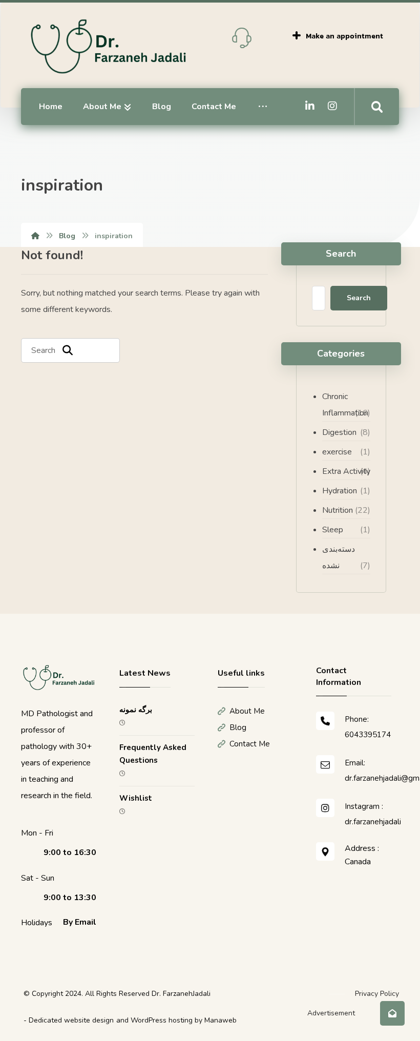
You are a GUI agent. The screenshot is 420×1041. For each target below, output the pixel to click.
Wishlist (135, 798)
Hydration (339, 490)
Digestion (339, 432)
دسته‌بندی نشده (338, 557)
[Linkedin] (310, 106)
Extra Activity (346, 471)
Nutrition (337, 510)
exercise (337, 451)
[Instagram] (332, 106)
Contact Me (249, 744)
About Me (247, 711)
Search (359, 298)
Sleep (332, 529)
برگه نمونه (135, 709)
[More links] (262, 106)
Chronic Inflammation (345, 405)
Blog (237, 727)
